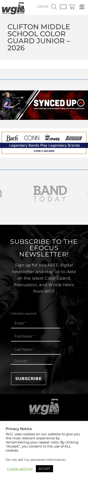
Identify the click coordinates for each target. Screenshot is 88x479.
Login (42, 6)
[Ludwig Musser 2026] (44, 156)
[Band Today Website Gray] (44, 194)
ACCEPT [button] (44, 468)
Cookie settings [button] (19, 469)
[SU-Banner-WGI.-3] (44, 118)
